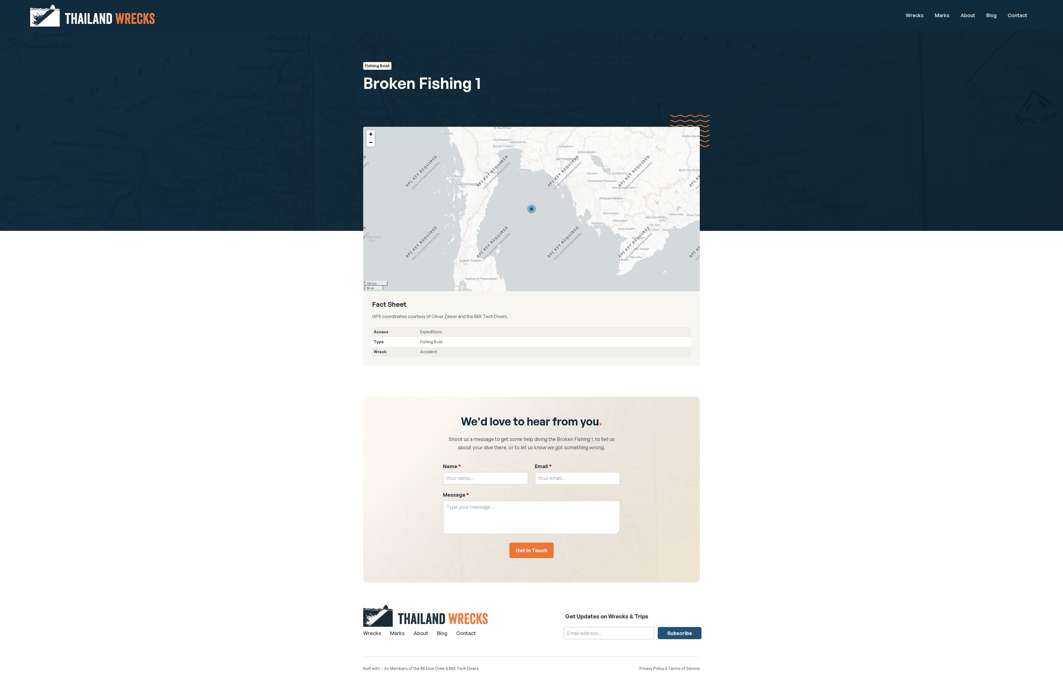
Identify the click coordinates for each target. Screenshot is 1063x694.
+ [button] (371, 134)
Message (456, 495)
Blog (991, 15)
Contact (1017, 15)
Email (543, 466)
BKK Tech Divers (464, 668)
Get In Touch (531, 550)
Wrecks (915, 15)
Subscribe (679, 633)
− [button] (371, 142)
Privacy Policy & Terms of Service (669, 668)
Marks (942, 15)
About (968, 15)
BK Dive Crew (432, 668)
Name (452, 466)
